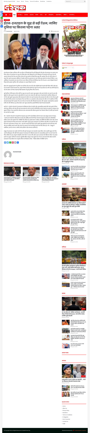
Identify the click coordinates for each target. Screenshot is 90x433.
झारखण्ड (31, 14)
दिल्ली (36, 14)
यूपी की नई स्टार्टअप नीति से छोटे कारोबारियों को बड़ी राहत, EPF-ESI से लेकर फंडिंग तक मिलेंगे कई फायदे (78, 323)
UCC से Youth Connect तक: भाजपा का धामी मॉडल (77, 344)
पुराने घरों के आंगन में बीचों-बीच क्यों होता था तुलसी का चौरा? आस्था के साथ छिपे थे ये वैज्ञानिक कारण (78, 213)
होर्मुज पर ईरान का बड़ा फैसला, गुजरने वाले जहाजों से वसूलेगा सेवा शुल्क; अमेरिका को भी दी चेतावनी (78, 130)
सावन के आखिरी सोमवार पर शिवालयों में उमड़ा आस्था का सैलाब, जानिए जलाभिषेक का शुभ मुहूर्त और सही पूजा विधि (78, 122)
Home (18, 1)
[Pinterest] (1, 20)
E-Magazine (65, 417)
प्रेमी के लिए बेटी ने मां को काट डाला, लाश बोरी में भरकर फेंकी (77, 386)
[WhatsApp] (1, 17)
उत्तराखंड (26, 14)
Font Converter (66, 419)
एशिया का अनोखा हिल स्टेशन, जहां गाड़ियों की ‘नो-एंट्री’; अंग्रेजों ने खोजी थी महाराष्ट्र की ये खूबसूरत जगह (74, 159)
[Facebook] (1, 12)
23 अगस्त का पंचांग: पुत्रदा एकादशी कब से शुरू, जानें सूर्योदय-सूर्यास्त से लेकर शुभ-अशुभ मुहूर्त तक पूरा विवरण (78, 222)
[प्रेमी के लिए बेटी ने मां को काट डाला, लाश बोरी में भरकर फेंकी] (66, 388)
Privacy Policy (66, 410)
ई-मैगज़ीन (71, 14)
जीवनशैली (51, 14)
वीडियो (65, 14)
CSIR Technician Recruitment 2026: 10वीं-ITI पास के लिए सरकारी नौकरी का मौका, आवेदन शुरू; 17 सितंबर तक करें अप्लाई (78, 285)
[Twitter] (1, 15)
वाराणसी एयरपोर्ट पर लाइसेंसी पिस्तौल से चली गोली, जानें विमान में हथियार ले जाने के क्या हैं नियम (78, 330)
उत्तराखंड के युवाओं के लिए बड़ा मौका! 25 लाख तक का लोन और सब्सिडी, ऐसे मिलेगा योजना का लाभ (78, 338)
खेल (46, 14)
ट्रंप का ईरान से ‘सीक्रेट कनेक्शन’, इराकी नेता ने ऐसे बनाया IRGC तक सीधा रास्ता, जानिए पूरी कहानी (73, 314)
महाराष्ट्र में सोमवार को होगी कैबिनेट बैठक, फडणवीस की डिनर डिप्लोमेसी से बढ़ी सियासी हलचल (78, 100)
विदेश (14, 14)
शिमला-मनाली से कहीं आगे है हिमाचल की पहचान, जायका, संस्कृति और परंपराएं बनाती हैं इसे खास (78, 175)
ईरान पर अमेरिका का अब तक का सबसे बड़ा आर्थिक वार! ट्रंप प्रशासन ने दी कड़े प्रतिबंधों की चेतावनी (50, 179)
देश (10, 14)
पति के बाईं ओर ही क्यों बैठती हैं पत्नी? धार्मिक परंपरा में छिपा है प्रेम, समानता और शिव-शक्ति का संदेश (78, 238)
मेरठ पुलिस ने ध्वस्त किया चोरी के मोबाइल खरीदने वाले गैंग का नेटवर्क (78, 394)
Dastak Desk (9, 31)
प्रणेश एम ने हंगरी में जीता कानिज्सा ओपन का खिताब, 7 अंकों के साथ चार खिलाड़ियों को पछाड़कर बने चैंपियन (78, 114)
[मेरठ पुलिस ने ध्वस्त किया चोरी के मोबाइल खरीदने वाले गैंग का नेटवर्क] (66, 394)
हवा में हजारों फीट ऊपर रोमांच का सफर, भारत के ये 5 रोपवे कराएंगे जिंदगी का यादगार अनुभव (78, 168)
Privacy (26, 1)
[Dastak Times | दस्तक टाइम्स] (15, 8)
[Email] (1, 23)
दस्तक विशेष (58, 14)
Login (64, 423)
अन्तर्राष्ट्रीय (7, 20)
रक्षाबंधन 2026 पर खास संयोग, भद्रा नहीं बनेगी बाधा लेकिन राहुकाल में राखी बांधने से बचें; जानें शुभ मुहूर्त (78, 230)
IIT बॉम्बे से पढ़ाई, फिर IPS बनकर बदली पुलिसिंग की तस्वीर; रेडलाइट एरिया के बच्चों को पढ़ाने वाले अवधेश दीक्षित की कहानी (78, 276)
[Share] (1, 26)
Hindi (65, 67)
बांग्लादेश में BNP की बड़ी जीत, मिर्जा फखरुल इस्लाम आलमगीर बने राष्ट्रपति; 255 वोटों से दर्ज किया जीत (31, 179)
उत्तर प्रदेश (20, 14)
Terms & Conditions (34, 1)
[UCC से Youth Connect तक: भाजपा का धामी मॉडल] (66, 345)
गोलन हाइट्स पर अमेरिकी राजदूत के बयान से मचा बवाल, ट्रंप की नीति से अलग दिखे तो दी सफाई (12, 179)
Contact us (48, 1)
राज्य (41, 14)
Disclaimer (42, 1)
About (22, 1)
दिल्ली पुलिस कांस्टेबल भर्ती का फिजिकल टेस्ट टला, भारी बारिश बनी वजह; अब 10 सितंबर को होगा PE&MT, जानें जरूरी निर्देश (74, 267)
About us (65, 408)
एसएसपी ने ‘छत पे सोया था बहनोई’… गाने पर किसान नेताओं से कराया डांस (74, 380)
